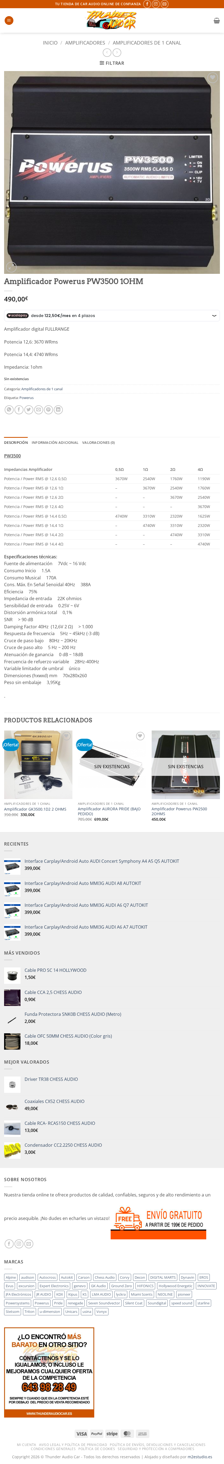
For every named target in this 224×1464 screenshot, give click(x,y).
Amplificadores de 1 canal (147, 42)
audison (27, 1277)
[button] (9, 20)
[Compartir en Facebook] (18, 409)
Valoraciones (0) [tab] (98, 442)
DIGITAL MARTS (163, 1277)
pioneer (184, 1294)
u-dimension (50, 1311)
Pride (58, 1303)
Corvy (124, 1277)
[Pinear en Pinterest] (48, 409)
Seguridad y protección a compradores (156, 1449)
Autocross (47, 1277)
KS (84, 1294)
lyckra (121, 1294)
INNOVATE (206, 1285)
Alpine (11, 1277)
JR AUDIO (43, 1294)
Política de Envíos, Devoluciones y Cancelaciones (157, 1444)
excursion (26, 1285)
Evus (9, 1285)
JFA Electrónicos (18, 1294)
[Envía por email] (38, 409)
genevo (80, 1285)
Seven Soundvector (104, 1303)
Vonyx (101, 1311)
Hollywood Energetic (175, 1285)
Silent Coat (134, 1303)
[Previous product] (117, 52)
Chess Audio (105, 1277)
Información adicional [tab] (55, 442)
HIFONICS (145, 1285)
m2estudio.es (200, 1456)
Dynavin (187, 1277)
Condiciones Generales (53, 1449)
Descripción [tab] (16, 442)
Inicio (50, 42)
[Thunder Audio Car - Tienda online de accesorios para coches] (112, 20)
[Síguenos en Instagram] (156, 4)
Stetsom (12, 1311)
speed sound (181, 1303)
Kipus (72, 1294)
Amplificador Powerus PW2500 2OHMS (179, 811)
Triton (29, 1311)
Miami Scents (141, 1294)
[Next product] (107, 52)
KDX (59, 1294)
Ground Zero (121, 1285)
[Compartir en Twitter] (28, 409)
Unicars (71, 1311)
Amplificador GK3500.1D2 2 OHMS (35, 809)
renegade (75, 1303)
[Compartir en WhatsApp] (9, 409)
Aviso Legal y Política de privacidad (73, 1444)
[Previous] (4, 781)
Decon (140, 1277)
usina (86, 1311)
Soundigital (157, 1303)
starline (204, 1303)
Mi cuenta (26, 1444)
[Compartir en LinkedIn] (58, 409)
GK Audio (98, 1285)
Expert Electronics (54, 1285)
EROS (203, 1277)
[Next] (220, 781)
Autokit (67, 1277)
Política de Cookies (96, 1449)
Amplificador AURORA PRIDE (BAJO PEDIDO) (109, 811)
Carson (84, 1277)
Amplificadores (85, 42)
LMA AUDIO (101, 1294)
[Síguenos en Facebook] (147, 4)
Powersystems (18, 1303)
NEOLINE (165, 1294)
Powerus (26, 397)
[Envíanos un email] (165, 4)
